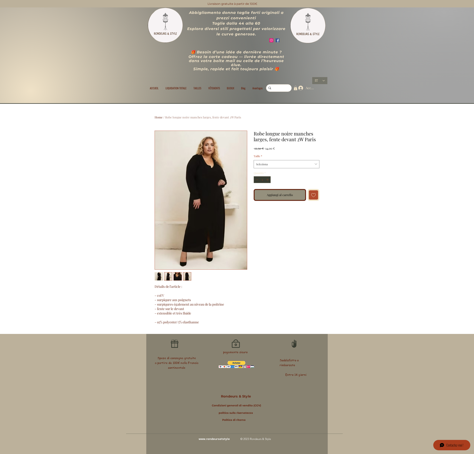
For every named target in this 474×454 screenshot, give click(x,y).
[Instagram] (271, 40)
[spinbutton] (262, 179)
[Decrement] (256, 179)
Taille (258, 156)
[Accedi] (300, 88)
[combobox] (286, 164)
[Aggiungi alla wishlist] (313, 195)
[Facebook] (277, 40)
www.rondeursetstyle (214, 439)
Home (159, 117)
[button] (197, 88)
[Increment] (268, 179)
